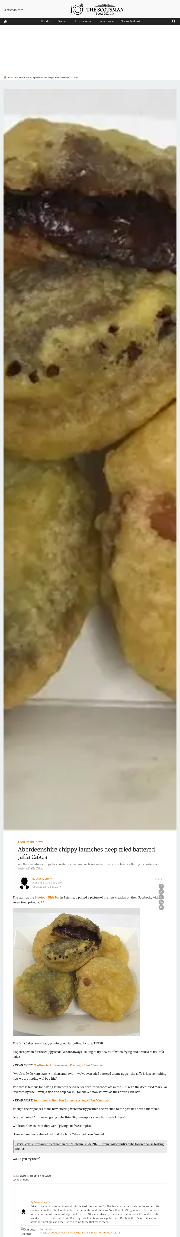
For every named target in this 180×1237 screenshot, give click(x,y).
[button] (46, 21)
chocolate (46, 1175)
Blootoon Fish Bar (47, 897)
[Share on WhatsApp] (161, 902)
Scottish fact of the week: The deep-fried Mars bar (68, 1065)
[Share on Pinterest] (161, 897)
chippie (34, 1175)
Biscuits (24, 1175)
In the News (34, 842)
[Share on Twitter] (161, 891)
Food (21, 842)
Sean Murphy (44, 878)
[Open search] (173, 20)
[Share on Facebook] (161, 886)
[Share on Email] (161, 907)
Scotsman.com (13, 10)
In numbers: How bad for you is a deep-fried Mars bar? (71, 1100)
